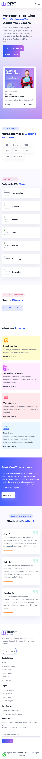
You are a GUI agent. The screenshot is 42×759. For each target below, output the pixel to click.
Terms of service (8, 690)
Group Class (6, 670)
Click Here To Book (25, 104)
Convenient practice (13, 373)
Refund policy (7, 697)
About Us (5, 677)
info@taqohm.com (14, 714)
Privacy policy (7, 694)
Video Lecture (10, 403)
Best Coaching (10, 346)
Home (4, 662)
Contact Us (6, 680)
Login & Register (8, 701)
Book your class (8, 356)
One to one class (8, 666)
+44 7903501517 (13, 711)
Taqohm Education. (24, 753)
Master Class (7, 673)
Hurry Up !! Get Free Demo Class (14, 95)
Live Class (8, 433)
